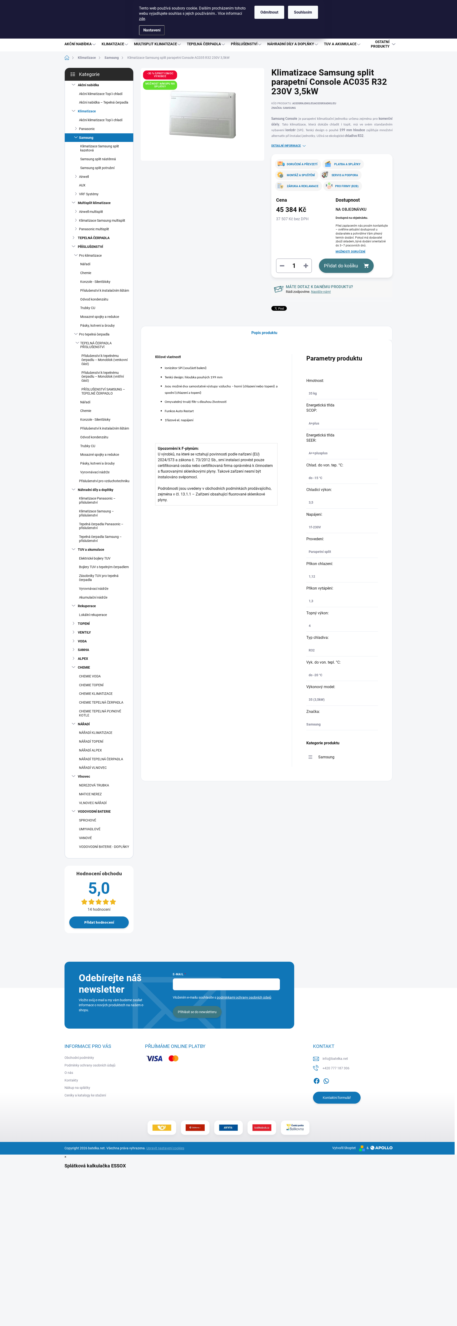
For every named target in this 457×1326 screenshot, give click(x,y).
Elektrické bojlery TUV (94, 558)
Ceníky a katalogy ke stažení (85, 1095)
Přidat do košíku (341, 266)
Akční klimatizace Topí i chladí (100, 94)
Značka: (283, 108)
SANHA (83, 650)
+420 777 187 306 (336, 1068)
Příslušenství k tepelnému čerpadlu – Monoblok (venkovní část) (104, 360)
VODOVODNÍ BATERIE (94, 811)
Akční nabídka (88, 85)
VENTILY (84, 632)
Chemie (85, 273)
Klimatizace (87, 111)
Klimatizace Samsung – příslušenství (96, 513)
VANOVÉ (85, 838)
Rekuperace (87, 606)
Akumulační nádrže (93, 597)
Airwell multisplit (91, 212)
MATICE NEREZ (90, 794)
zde (142, 18)
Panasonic (87, 129)
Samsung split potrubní (97, 168)
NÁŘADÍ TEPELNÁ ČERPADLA (101, 759)
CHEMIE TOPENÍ (91, 685)
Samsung (86, 138)
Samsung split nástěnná (98, 159)
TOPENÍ (84, 623)
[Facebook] (316, 1080)
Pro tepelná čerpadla (94, 334)
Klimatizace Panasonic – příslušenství (97, 500)
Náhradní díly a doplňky (95, 490)
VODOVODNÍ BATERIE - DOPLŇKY (104, 847)
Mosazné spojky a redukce (99, 317)
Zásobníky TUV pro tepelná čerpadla (99, 578)
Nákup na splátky (77, 1088)
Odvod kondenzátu (94, 299)
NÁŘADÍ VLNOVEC (93, 768)
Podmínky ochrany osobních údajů (90, 1065)
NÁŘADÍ (84, 724)
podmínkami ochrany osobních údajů (244, 997)
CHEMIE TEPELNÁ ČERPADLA (101, 702)
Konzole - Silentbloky (95, 282)
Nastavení (151, 30)
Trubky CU (87, 308)
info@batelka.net (335, 1059)
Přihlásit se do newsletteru (197, 1012)
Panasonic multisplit (94, 229)
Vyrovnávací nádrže (94, 472)
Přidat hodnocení (99, 922)
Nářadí (85, 264)
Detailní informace (286, 145)
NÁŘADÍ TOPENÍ (91, 741)
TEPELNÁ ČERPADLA (93, 238)
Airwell (84, 177)
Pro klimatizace (90, 255)
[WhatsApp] (326, 1080)
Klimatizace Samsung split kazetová (99, 148)
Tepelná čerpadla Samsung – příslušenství (100, 539)
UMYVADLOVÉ (89, 829)
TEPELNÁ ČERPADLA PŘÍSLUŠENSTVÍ (96, 345)
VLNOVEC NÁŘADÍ (93, 803)
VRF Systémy (89, 194)
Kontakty (71, 1080)
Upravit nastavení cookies (165, 1148)
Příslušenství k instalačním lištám (104, 290)
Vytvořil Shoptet (344, 1148)
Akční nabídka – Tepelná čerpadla (103, 102)
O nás (69, 1073)
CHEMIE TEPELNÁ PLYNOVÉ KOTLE (100, 713)
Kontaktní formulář (337, 1098)
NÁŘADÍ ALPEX (90, 750)
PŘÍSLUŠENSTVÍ (90, 247)
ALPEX (83, 658)
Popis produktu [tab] (264, 332)
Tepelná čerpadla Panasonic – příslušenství (101, 526)
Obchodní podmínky (79, 1058)
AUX (82, 185)
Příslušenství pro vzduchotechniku (104, 481)
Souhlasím (303, 12)
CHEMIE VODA (90, 676)
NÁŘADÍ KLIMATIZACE (95, 733)
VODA (82, 641)
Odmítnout (269, 12)
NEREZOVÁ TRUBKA (94, 785)
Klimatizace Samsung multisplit (102, 220)
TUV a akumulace (91, 549)
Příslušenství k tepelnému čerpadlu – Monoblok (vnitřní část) (102, 377)
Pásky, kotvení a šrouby (97, 325)
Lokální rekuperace (93, 615)
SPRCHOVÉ (87, 820)
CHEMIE (84, 667)
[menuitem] (81, 44)
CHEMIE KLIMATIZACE (96, 694)
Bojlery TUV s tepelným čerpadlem (104, 567)
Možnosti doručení (351, 251)
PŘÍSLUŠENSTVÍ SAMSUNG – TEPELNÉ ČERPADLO (103, 391)
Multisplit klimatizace (94, 203)
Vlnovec (84, 776)
